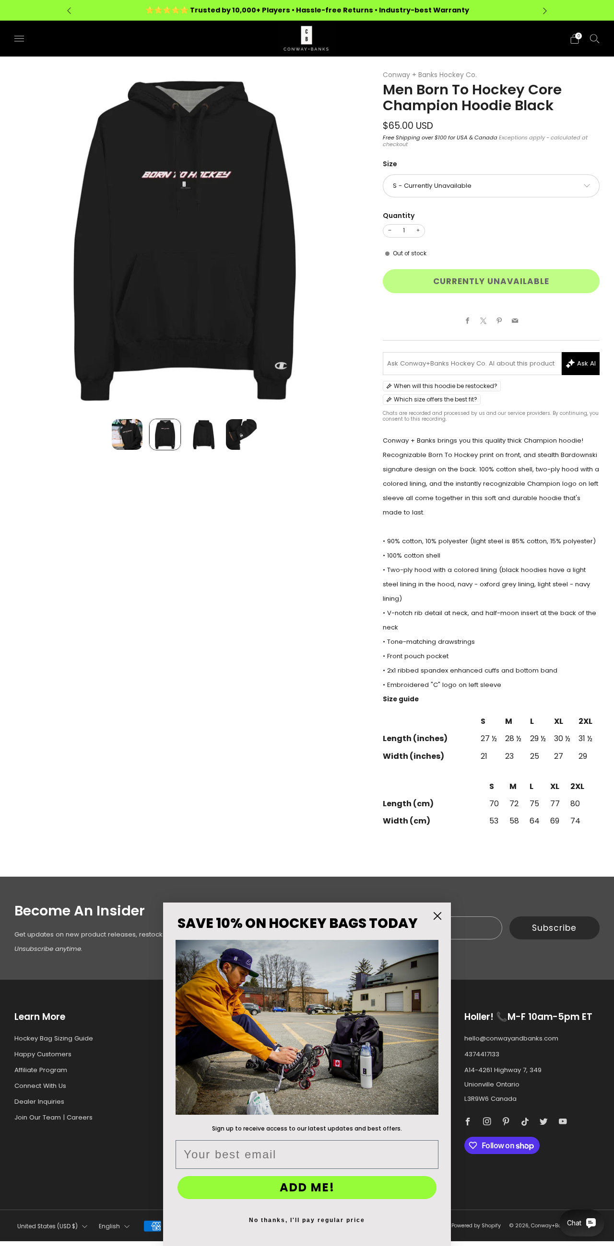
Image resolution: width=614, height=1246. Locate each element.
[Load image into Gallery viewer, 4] (241, 434)
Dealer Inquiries (39, 1101)
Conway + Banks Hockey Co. (430, 75)
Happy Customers (42, 1054)
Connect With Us (40, 1085)
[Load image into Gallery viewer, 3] (203, 434)
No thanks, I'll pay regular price (307, 1220)
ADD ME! (307, 1187)
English (109, 1226)
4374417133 (481, 1054)
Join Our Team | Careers (53, 1117)
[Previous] (69, 10)
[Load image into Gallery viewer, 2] (165, 434)
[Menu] (19, 39)
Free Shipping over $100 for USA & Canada (440, 137)
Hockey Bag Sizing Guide (53, 1038)
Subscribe (554, 928)
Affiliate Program (40, 1070)
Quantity (399, 215)
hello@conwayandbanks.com (511, 1038)
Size (390, 164)
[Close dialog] (437, 916)
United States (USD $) (47, 1226)
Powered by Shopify (476, 1225)
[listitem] (307, 10)
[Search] (595, 38)
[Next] (545, 10)
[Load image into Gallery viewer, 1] (127, 434)
